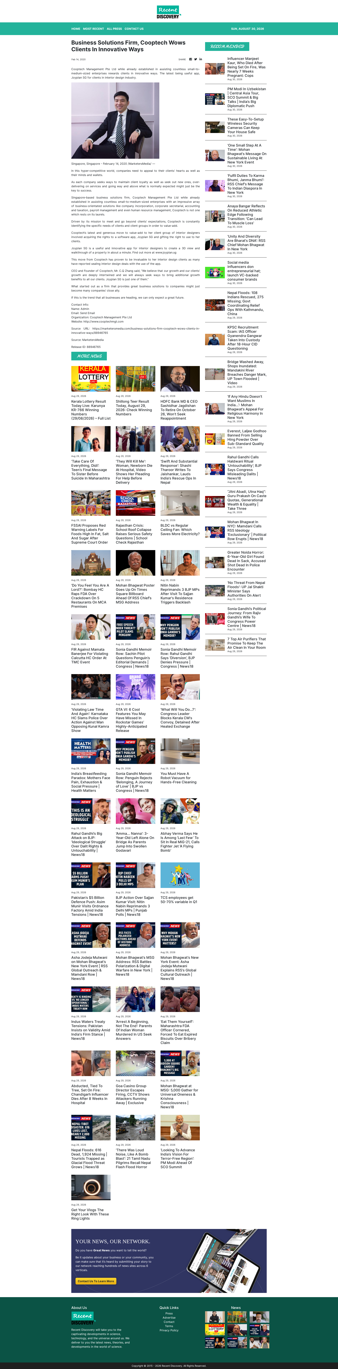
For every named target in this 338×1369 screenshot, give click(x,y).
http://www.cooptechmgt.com (103, 321)
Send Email (87, 313)
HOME (75, 28)
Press (169, 1313)
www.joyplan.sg (165, 252)
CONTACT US (134, 28)
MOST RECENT (93, 28)
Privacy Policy (169, 1330)
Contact (169, 1322)
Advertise (169, 1317)
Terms (169, 1326)
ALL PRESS (114, 28)
